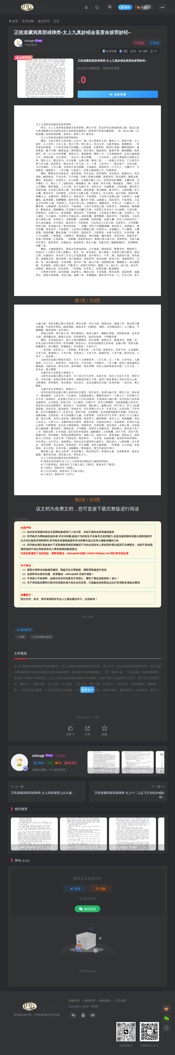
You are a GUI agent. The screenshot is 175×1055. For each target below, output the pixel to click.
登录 (77, 888)
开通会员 (146, 7)
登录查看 (119, 94)
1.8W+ (40, 763)
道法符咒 (44, 21)
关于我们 (120, 1000)
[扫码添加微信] (166, 1018)
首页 (14, 21)
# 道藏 (21, 636)
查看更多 (87, 690)
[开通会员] (166, 1008)
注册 (102, 888)
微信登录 (90, 909)
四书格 (94, 1006)
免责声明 (89, 1000)
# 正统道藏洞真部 (42, 636)
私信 (156, 43)
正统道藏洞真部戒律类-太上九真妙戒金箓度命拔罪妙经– (72, 32)
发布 (127, 7)
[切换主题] (166, 1028)
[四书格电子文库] (34, 1006)
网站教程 (105, 1000)
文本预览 (20, 653)
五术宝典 (28, 21)
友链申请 (74, 1000)
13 (59, 763)
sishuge (29, 41)
